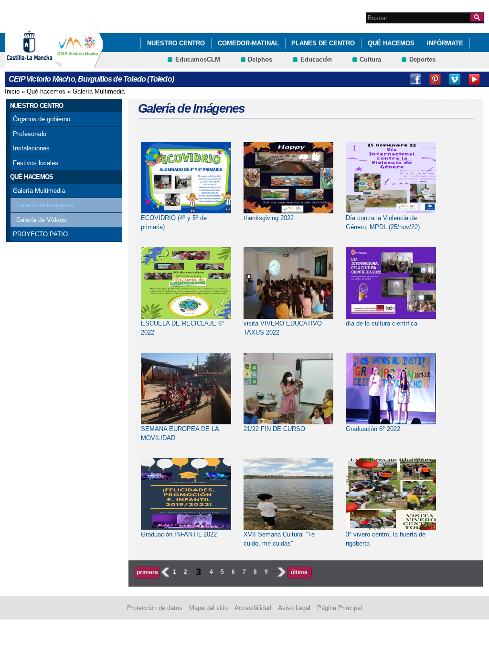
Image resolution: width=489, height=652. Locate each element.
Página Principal (339, 607)
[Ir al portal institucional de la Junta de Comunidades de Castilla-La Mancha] (41, 63)
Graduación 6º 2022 (373, 428)
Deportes (422, 59)
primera (147, 572)
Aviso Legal (294, 607)
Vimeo (454, 79)
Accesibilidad (252, 607)
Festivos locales (35, 163)
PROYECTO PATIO (40, 234)
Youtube (474, 79)
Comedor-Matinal (248, 43)
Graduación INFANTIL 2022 (179, 534)
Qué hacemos (391, 43)
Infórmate (445, 43)
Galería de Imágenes (45, 205)
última (299, 572)
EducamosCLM (197, 59)
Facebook (415, 79)
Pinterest (435, 79)
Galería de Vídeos (41, 219)
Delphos (260, 59)
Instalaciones (31, 148)
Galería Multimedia (99, 91)
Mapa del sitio (208, 607)
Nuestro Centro (176, 43)
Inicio (12, 91)
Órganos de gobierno (41, 119)
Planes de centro (323, 43)
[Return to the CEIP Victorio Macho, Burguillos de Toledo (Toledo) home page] (78, 63)
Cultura (370, 59)
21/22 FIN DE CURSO (274, 428)
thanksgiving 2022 (269, 217)
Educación (316, 59)
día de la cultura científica (381, 323)
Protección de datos (154, 607)
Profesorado (29, 133)
